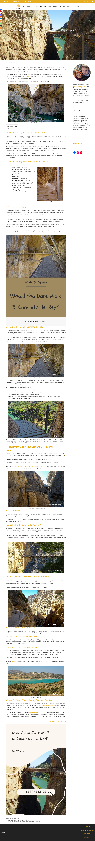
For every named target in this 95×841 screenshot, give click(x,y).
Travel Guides (38, 6)
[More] (1, 28)
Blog (24, 6)
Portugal (69, 6)
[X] (1, 26)
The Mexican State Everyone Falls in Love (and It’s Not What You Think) (24, 821)
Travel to (29, 6)
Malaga (14, 661)
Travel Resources (27, 1)
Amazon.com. (77, 131)
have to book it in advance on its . (26, 466)
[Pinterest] (1, 11)
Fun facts (55, 6)
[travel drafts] (18, 6)
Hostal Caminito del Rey (36, 712)
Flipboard (13, 818)
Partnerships (16, 1)
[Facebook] (1, 9)
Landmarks (62, 6)
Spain (27, 76)
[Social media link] (84, 1)
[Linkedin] (1, 19)
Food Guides (47, 6)
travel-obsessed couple (79, 86)
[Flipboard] (1, 13)
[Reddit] (1, 17)
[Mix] (1, 21)
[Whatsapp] (1, 23)
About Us (6, 1)
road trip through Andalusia (47, 705)
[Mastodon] (1, 15)
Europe (9, 818)
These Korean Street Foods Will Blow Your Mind (18, 820)
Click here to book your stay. (58, 721)
